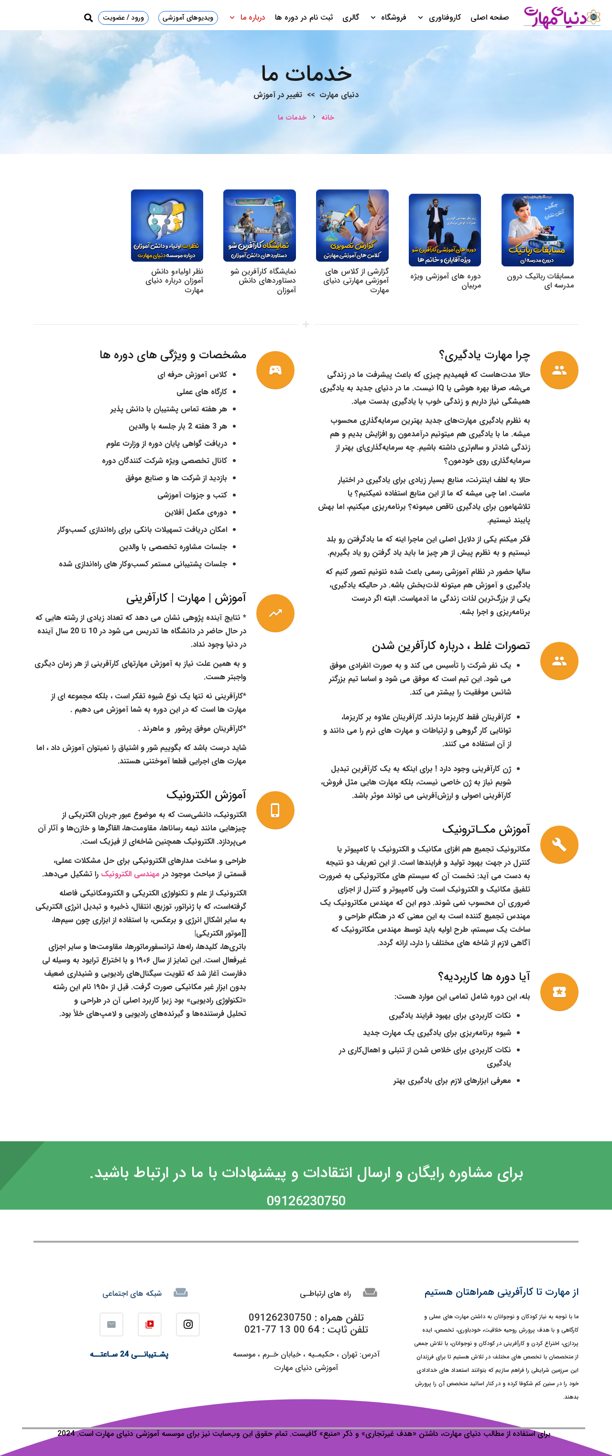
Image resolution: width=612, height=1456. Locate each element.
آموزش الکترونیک (206, 795)
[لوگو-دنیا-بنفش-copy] (562, 18)
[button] (422, 18)
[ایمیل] (111, 1324)
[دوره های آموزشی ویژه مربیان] (445, 200)
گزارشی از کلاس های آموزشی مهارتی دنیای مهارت (356, 280)
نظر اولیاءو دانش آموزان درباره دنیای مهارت (174, 280)
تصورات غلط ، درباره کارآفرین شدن (451, 646)
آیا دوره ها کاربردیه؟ (484, 977)
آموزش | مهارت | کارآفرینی (186, 598)
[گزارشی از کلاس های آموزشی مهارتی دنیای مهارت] (352, 196)
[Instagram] (188, 1324)
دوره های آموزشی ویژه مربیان (445, 280)
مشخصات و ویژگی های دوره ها (172, 355)
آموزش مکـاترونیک (486, 830)
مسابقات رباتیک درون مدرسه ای (540, 280)
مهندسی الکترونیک (130, 874)
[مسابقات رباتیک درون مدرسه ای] (538, 200)
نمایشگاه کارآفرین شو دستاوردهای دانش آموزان (263, 280)
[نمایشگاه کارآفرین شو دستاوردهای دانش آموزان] (259, 196)
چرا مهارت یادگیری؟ (484, 355)
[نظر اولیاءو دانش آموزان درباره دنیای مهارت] (167, 196)
